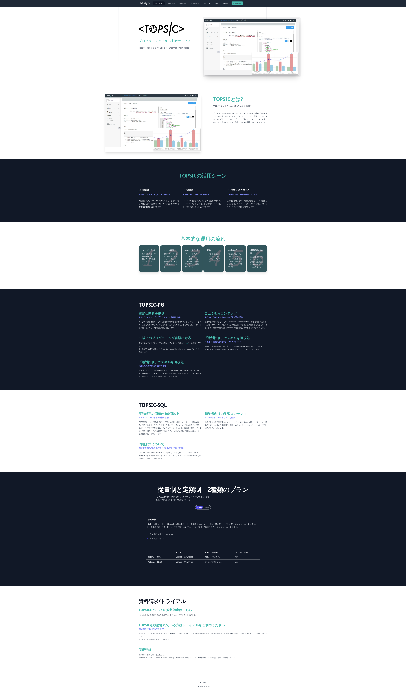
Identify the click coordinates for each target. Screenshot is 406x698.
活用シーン (171, 3)
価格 (216, 3)
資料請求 (226, 3)
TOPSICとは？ (158, 3)
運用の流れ (183, 3)
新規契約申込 (237, 3)
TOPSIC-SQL (207, 3)
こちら (172, 615)
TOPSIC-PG (195, 3)
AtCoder (203, 682)
